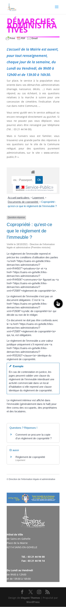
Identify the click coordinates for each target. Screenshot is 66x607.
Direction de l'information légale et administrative (32, 479)
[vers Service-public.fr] (35, 188)
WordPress (33, 602)
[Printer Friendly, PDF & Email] (22, 40)
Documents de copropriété (23, 201)
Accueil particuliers (19, 197)
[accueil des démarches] (33, 172)
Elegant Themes (30, 597)
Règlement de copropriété (30, 456)
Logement (38, 197)
